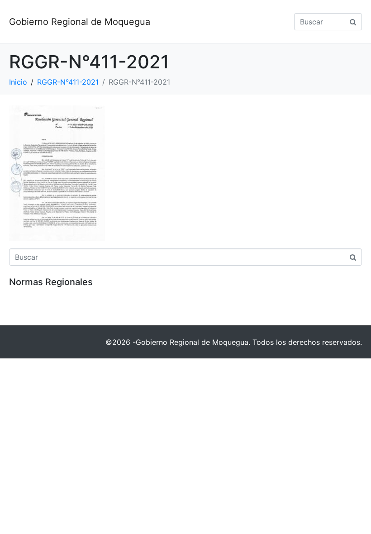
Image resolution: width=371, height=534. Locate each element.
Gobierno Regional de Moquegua (79, 21)
